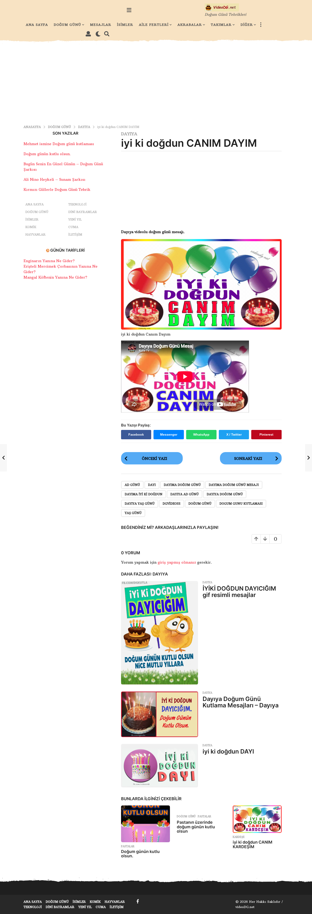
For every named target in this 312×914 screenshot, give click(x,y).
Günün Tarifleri (67, 250)
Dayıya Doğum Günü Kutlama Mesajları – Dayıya (241, 702)
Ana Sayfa (34, 204)
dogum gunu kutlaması (241, 503)
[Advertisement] (156, 82)
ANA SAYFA (37, 25)
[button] (129, 10)
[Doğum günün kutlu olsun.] (145, 823)
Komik (30, 227)
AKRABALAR (189, 25)
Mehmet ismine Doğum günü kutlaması (59, 143)
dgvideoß (171, 503)
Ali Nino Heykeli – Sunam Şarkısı (54, 179)
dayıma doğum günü (182, 485)
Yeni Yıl (75, 219)
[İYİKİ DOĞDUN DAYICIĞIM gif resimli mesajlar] (159, 633)
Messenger (168, 434)
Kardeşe (239, 837)
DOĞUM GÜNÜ (67, 25)
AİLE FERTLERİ (154, 25)
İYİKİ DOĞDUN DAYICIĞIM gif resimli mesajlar (239, 592)
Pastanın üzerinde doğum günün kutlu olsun (196, 827)
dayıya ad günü (184, 494)
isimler (32, 219)
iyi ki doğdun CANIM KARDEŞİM (252, 844)
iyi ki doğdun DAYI (228, 751)
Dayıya (129, 134)
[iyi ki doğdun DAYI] (159, 765)
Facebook (136, 434)
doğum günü (200, 503)
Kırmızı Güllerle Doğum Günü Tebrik (57, 189)
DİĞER (247, 25)
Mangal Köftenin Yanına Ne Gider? (55, 277)
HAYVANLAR (35, 234)
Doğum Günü (186, 816)
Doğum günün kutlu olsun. (140, 853)
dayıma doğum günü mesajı (234, 485)
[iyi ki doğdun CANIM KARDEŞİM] (257, 819)
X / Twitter (234, 434)
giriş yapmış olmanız (177, 562)
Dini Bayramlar (82, 212)
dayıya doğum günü (225, 494)
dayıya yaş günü (140, 503)
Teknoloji (77, 204)
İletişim (75, 234)
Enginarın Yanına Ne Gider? (49, 260)
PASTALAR (127, 846)
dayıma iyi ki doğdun (143, 494)
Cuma (73, 227)
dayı (152, 485)
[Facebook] (137, 901)
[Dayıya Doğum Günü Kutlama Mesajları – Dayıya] (159, 714)
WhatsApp (201, 434)
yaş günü (133, 513)
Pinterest (266, 434)
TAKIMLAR (221, 25)
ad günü (132, 485)
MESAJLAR (100, 25)
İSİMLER (125, 25)
